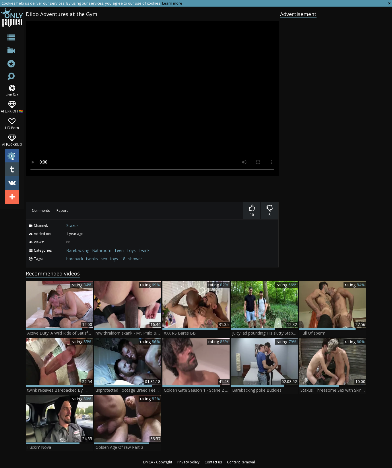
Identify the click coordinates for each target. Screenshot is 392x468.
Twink (144, 250)
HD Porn (12, 127)
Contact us (213, 462)
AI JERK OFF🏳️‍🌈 (12, 111)
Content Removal (241, 462)
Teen (119, 250)
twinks (92, 258)
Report (62, 210)
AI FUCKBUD (12, 144)
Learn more (172, 3)
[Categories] (12, 38)
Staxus (72, 225)
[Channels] (12, 51)
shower (135, 258)
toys (114, 258)
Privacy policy (188, 462)
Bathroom (101, 250)
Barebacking (77, 250)
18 (123, 258)
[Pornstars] (12, 64)
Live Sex (12, 94)
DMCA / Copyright (157, 462)
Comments (41, 210)
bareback (74, 258)
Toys (131, 250)
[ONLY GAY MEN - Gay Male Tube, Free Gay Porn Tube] (12, 17)
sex (104, 258)
